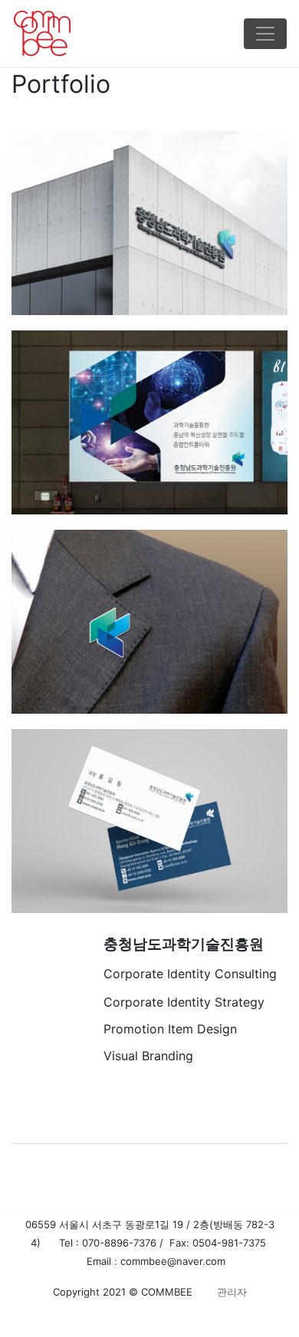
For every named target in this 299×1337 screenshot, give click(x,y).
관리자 (230, 1292)
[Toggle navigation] (265, 33)
